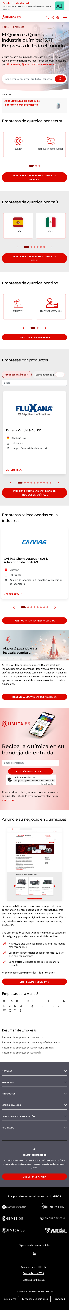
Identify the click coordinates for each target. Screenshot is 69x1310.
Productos (9, 1094)
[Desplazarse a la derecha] (62, 374)
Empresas (8, 1082)
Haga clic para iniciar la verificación (34, 780)
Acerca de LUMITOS (33, 1273)
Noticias (7, 1071)
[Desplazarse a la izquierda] (57, 374)
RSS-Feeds (8, 1128)
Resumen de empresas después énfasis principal (28, 1047)
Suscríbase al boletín (30, 771)
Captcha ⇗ (48, 784)
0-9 (5, 1001)
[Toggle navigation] (65, 18)
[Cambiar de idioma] (58, 17)
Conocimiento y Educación (18, 1116)
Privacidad (59, 1298)
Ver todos (9, 800)
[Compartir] (52, 17)
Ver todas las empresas (34, 337)
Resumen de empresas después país (21, 1052)
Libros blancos (11, 1105)
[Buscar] (47, 17)
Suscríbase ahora (34, 1176)
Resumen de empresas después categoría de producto (31, 1042)
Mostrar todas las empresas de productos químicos (34, 492)
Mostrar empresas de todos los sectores (34, 177)
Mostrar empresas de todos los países (34, 258)
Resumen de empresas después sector (22, 1037)
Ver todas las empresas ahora (34, 620)
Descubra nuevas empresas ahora (34, 696)
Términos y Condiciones (35, 1298)
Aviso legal (10, 1298)
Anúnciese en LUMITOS (33, 1267)
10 (50, 483)
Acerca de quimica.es (34, 1279)
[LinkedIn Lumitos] (34, 1254)
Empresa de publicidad (34, 981)
